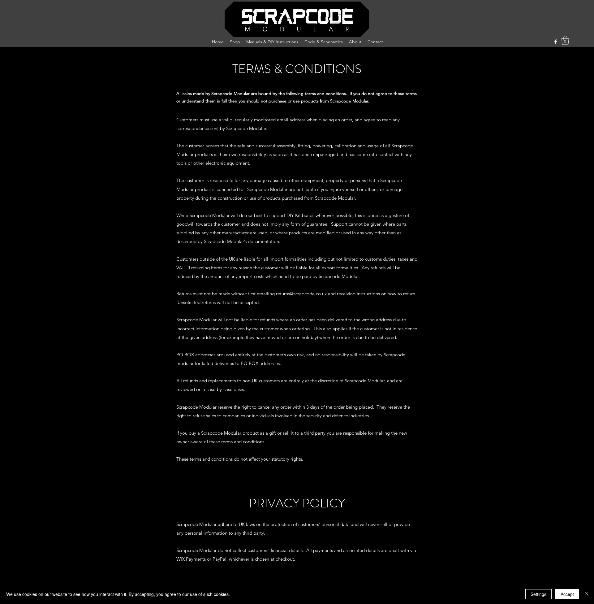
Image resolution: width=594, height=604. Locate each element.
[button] (565, 40)
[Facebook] (556, 42)
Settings (538, 594)
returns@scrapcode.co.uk (301, 294)
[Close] (586, 594)
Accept (567, 594)
